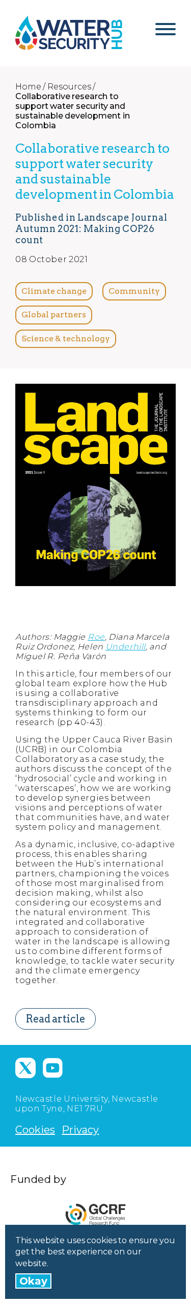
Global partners (53, 314)
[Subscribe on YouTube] (52, 1068)
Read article (55, 1019)
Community (134, 291)
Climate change (54, 291)
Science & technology (65, 338)
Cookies (35, 1130)
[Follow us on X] (25, 1068)
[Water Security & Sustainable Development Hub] (68, 32)
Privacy (80, 1130)
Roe (96, 637)
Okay (33, 1281)
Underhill (125, 646)
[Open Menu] (165, 33)
